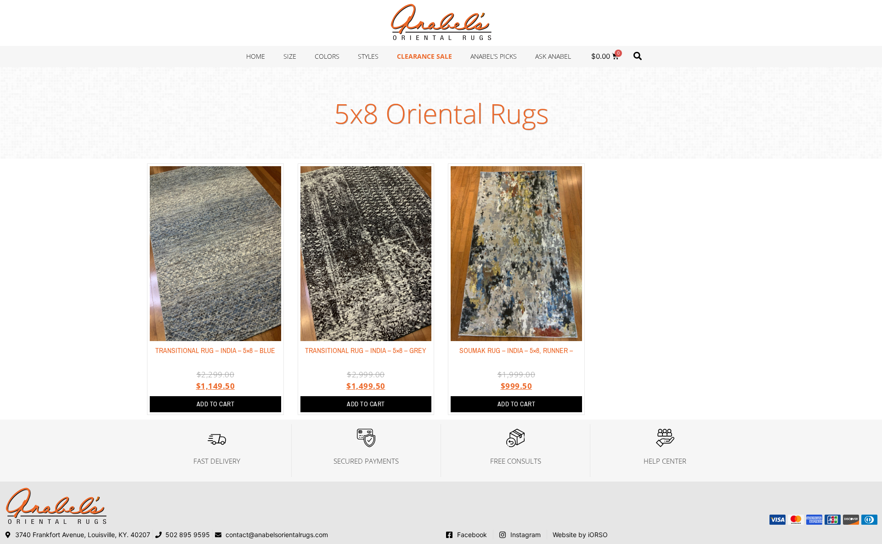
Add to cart (216, 404)
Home (255, 56)
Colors (327, 56)
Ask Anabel (553, 56)
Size (289, 56)
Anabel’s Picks (493, 56)
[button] (637, 55)
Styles (368, 56)
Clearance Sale (424, 56)
